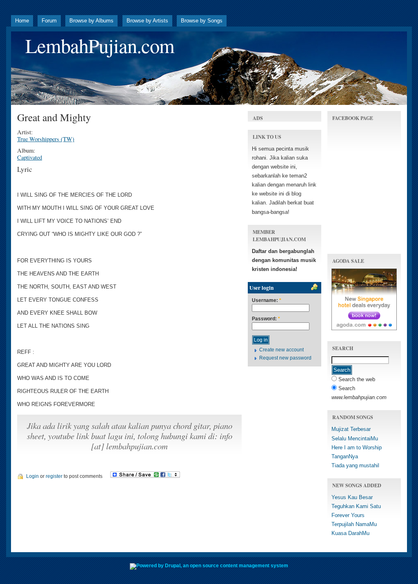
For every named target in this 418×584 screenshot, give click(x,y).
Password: (266, 319)
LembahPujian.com (99, 45)
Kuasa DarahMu (350, 533)
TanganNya (344, 456)
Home (22, 21)
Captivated (29, 157)
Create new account (281, 350)
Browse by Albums (91, 21)
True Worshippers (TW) (45, 139)
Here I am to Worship (356, 447)
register (54, 476)
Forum (49, 21)
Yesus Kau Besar (352, 497)
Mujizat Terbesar (351, 429)
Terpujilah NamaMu (354, 524)
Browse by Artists (147, 21)
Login (32, 476)
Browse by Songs (201, 21)
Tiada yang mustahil (355, 465)
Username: (266, 300)
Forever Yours (348, 515)
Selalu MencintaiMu (354, 438)
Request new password (285, 358)
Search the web (356, 379)
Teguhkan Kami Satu (356, 506)
